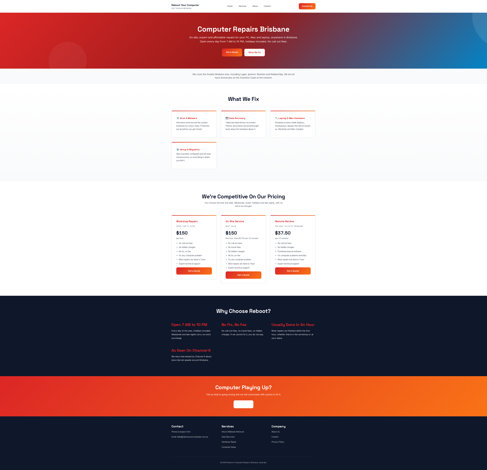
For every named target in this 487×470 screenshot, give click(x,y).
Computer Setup (229, 447)
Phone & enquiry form (180, 432)
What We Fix (254, 52)
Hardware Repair (229, 442)
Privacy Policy (278, 442)
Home (230, 6)
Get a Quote (232, 52)
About (255, 6)
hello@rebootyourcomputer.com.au (192, 437)
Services (242, 6)
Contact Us (307, 6)
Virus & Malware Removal (233, 432)
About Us (276, 432)
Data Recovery (228, 437)
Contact (267, 6)
